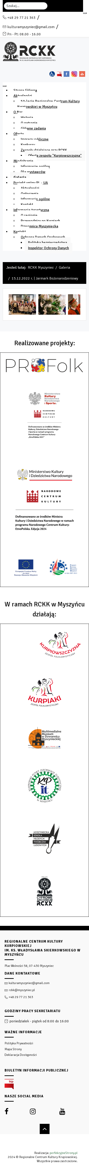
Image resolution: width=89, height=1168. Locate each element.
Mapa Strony (13, 1049)
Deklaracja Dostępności (21, 1055)
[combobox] (25, 6)
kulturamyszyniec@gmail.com (31, 27)
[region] (44, 1047)
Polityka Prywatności (19, 1043)
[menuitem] (25, 90)
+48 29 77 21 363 (21, 17)
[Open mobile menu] (85, 13)
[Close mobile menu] (4, 86)
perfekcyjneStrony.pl (64, 1153)
